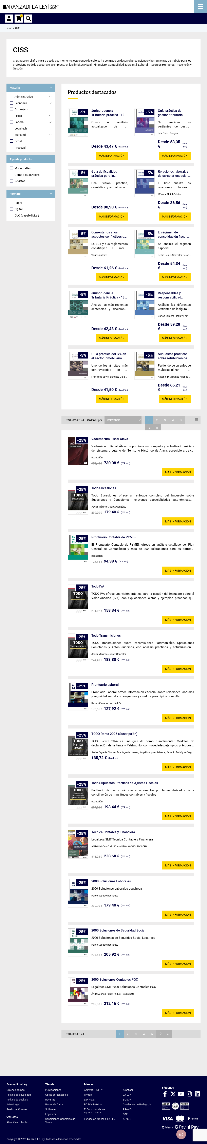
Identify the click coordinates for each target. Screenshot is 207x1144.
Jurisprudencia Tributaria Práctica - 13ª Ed (108, 295)
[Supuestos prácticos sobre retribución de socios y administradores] (144, 366)
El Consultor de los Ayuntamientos (94, 1111)
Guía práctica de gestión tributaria (170, 113)
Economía (21, 103)
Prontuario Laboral (105, 685)
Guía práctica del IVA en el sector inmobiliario (108, 356)
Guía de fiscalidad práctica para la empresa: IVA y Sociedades (104, 174)
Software (50, 1109)
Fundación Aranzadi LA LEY (99, 1118)
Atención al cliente (16, 1122)
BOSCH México (92, 1104)
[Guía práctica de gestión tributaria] (144, 122)
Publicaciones (53, 1089)
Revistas (20, 181)
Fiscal (18, 115)
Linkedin (197, 1094)
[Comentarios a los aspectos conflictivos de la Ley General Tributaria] (78, 244)
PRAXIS (127, 1109)
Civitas (88, 1094)
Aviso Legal (13, 1104)
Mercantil (20, 134)
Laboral (19, 122)
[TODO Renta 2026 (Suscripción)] (78, 746)
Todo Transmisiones (106, 635)
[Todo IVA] (78, 598)
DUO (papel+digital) (27, 215)
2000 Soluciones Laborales (111, 881)
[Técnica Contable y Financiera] (78, 844)
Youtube (181, 1094)
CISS (125, 1114)
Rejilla (196, 420)
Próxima (149, 428)
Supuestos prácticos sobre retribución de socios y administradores (172, 356)
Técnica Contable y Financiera (113, 832)
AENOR (127, 1118)
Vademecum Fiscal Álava (109, 439)
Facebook (165, 1094)
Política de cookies (17, 1099)
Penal (18, 141)
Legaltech (21, 128)
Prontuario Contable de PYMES (113, 537)
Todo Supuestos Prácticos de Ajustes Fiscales (124, 783)
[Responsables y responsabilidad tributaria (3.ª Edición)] (144, 305)
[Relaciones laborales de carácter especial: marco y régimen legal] (144, 183)
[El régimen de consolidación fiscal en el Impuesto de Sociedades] (144, 244)
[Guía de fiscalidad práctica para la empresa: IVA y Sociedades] (78, 183)
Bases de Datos (54, 1104)
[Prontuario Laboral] (78, 697)
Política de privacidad (18, 1094)
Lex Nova (89, 1099)
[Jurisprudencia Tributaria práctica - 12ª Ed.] (78, 123)
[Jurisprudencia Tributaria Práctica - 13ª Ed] (78, 305)
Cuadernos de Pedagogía (137, 1104)
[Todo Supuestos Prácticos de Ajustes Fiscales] (78, 795)
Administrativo (24, 96)
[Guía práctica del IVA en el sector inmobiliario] (78, 366)
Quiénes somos (15, 1089)
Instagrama (189, 1094)
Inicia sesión (9, 19)
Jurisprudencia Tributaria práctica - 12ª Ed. (108, 113)
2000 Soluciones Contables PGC (114, 979)
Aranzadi (128, 1089)
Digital (18, 209)
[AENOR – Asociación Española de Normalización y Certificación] (175, 1108)
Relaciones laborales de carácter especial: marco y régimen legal (174, 174)
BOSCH (127, 1099)
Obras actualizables (27, 174)
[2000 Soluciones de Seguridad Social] (78, 942)
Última (157, 428)
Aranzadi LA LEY (93, 1089)
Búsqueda (28, 19)
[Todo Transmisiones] (78, 647)
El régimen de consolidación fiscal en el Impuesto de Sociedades (174, 234)
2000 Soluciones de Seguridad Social (118, 930)
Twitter (173, 1094)
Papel (18, 202)
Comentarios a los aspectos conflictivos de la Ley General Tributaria (109, 234)
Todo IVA (97, 586)
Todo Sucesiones (103, 488)
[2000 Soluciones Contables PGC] (78, 991)
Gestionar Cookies (16, 1109)
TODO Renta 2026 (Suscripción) (114, 734)
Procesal (20, 147)
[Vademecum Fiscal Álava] (78, 451)
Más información (112, 155)
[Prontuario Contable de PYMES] (78, 549)
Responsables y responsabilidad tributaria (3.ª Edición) (174, 295)
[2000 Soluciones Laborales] (78, 893)
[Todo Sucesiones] (78, 500)
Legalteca (51, 1114)
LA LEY (127, 1094)
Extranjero (21, 109)
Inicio (9, 28)
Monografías (23, 168)
